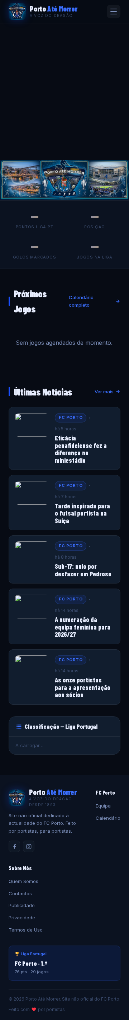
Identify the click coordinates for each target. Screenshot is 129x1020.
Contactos (20, 893)
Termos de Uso (26, 930)
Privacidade (22, 917)
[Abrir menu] (113, 11)
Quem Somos (23, 881)
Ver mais (104, 391)
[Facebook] (14, 846)
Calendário (108, 818)
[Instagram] (28, 846)
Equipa (103, 806)
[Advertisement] (64, 91)
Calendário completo (81, 301)
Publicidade (22, 905)
